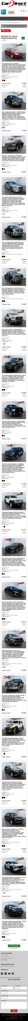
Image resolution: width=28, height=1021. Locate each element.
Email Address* (4, 990)
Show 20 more (14, 946)
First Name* (4, 985)
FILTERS (7, 30)
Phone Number (4, 995)
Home (2, 22)
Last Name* (18, 985)
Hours (13, 966)
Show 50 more (14, 948)
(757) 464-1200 (7, 966)
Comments (3, 1000)
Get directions (4, 959)
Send (14, 1011)
